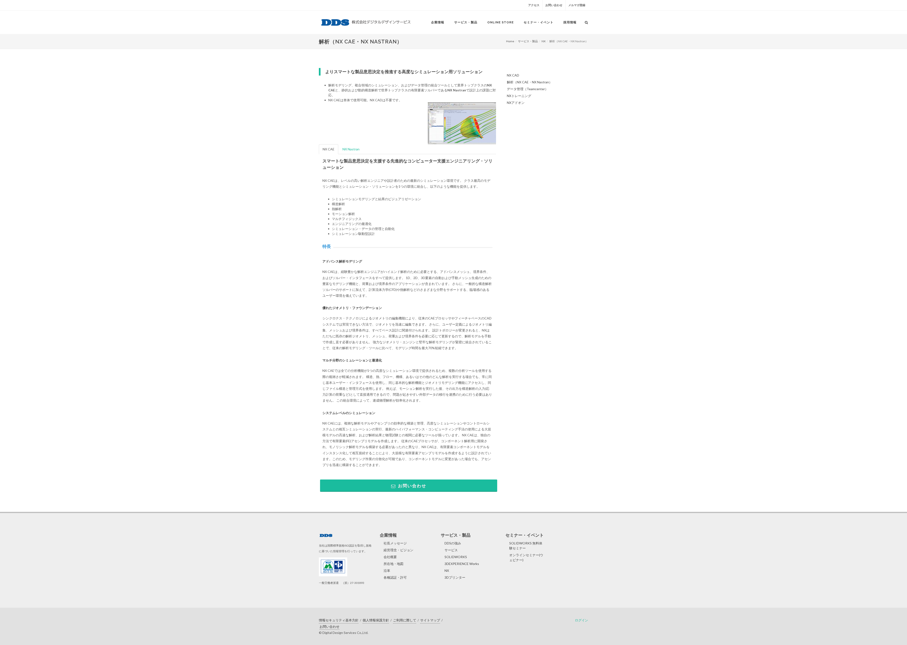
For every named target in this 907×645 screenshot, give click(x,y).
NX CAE (328, 149)
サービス (451, 550)
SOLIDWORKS (456, 557)
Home (510, 41)
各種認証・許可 (395, 577)
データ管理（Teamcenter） (527, 89)
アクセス (533, 5)
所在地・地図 (393, 564)
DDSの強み (453, 543)
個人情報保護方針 (376, 620)
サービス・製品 (528, 41)
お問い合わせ (553, 5)
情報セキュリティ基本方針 (339, 620)
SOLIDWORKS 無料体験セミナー (525, 545)
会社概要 (390, 557)
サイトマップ (430, 620)
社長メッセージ (395, 543)
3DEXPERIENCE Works (462, 564)
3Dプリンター (455, 577)
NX (544, 41)
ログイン (581, 620)
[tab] (329, 149)
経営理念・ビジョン (398, 550)
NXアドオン (516, 103)
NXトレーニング (519, 96)
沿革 (387, 571)
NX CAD (513, 75)
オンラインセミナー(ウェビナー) (526, 557)
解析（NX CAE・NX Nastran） (529, 82)
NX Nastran (350, 149)
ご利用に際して (404, 620)
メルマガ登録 (576, 5)
